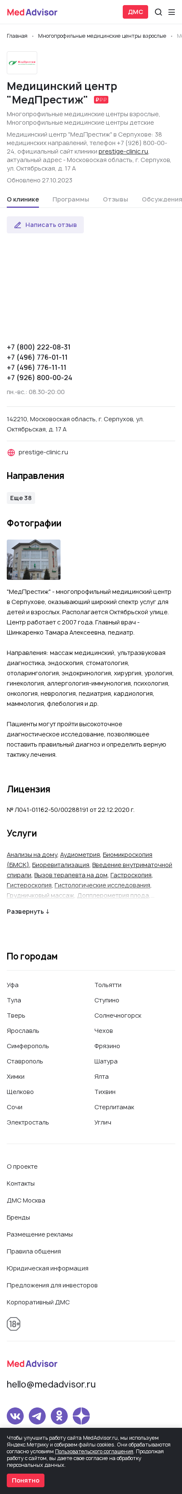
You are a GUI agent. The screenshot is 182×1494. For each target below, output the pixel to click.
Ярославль (23, 1031)
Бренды (18, 1217)
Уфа (13, 985)
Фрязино (107, 1046)
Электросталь (28, 1122)
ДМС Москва (26, 1200)
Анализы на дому (32, 855)
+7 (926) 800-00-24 (39, 377)
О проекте (22, 1166)
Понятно (25, 1480)
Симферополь (28, 1046)
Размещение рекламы (40, 1234)
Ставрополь (25, 1061)
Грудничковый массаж (40, 895)
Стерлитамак (114, 1107)
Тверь (16, 1015)
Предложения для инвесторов (52, 1285)
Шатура (106, 1061)
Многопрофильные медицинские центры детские (80, 122)
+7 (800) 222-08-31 (39, 347)
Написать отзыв (51, 225)
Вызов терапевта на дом (71, 875)
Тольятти (107, 985)
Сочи (14, 1107)
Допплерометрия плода (113, 895)
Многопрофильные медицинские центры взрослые (83, 114)
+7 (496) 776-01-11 (37, 357)
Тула (14, 1000)
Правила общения (34, 1251)
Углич (102, 1122)
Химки (16, 1076)
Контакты (21, 1183)
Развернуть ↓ (28, 911)
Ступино (106, 1000)
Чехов (103, 1031)
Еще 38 (21, 498)
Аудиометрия (80, 855)
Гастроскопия (131, 875)
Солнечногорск (117, 1015)
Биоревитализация (60, 865)
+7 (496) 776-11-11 (36, 367)
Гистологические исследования (102, 885)
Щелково (20, 1092)
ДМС (135, 12)
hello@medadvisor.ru (51, 1384)
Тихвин (105, 1092)
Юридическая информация (47, 1268)
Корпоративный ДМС (38, 1302)
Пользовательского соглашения (94, 1451)
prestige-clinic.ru (123, 151)
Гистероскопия (29, 885)
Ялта (101, 1076)
